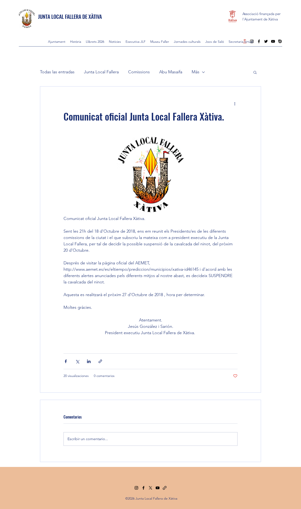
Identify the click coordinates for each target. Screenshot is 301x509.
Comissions (139, 71)
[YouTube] (157, 488)
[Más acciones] (235, 103)
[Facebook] (143, 488)
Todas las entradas (57, 71)
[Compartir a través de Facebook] (65, 361)
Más (195, 71)
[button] (255, 72)
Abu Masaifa (170, 71)
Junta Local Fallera (101, 71)
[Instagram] (136, 488)
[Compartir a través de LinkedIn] (89, 361)
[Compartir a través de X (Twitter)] (77, 361)
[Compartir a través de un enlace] (100, 361)
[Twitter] (150, 488)
